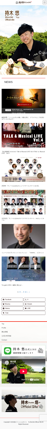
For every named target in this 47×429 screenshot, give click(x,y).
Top (3, 324)
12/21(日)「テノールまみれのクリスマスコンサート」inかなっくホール (23, 219)
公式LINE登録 (6, 336)
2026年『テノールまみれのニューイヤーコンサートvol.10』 (21, 186)
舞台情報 (5, 332)
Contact (4, 340)
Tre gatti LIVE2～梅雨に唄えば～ (12, 285)
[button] (3, 40)
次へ (27, 292)
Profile (4, 328)
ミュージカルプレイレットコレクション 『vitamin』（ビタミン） (23, 252)
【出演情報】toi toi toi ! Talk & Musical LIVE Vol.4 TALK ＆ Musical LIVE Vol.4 (23, 152)
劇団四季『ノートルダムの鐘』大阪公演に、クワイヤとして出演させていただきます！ (23, 118)
